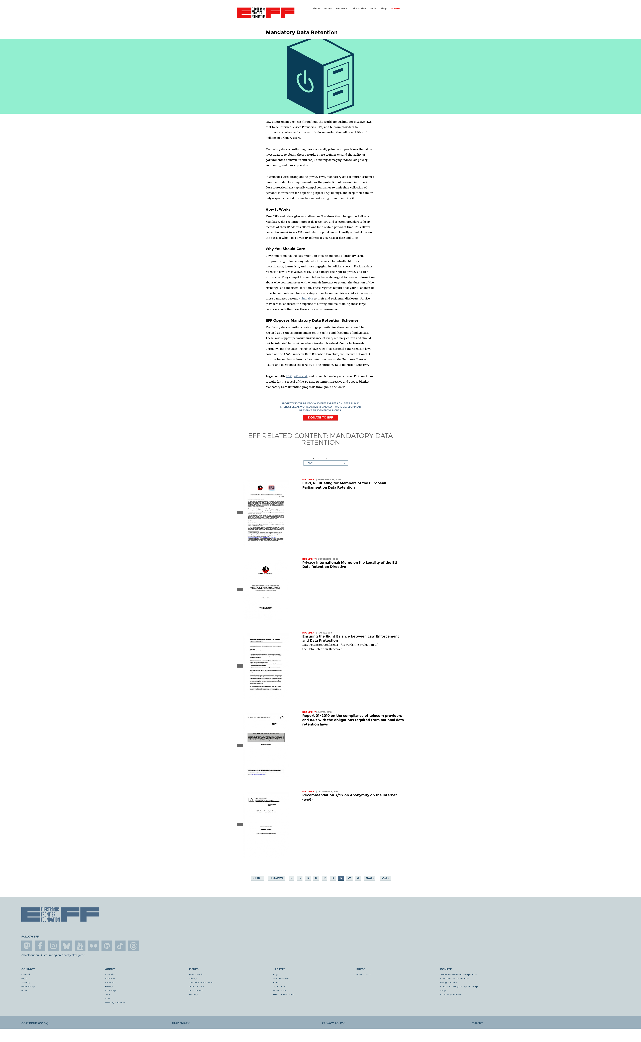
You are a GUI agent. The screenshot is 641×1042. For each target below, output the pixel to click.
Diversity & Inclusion (115, 1002)
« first (257, 877)
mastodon (26, 946)
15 (308, 877)
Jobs (107, 994)
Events (276, 982)
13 (291, 877)
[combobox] (325, 463)
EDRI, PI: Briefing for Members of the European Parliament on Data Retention (344, 485)
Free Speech (195, 974)
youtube (80, 946)
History (109, 986)
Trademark (181, 1023)
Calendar (110, 974)
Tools (373, 8)
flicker (93, 946)
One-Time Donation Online (454, 978)
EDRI (289, 376)
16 (316, 877)
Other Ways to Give (450, 994)
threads (133, 946)
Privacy (192, 978)
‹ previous (276, 877)
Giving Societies (448, 982)
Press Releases (281, 978)
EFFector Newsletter (283, 994)
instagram (53, 946)
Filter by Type (320, 458)
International (195, 990)
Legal (24, 978)
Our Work (341, 8)
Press (24, 990)
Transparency (196, 986)
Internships (111, 990)
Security (25, 982)
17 (324, 877)
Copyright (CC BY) (34, 1023)
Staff (107, 998)
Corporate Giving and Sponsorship (459, 986)
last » (385, 877)
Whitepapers (279, 990)
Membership (28, 986)
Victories (110, 982)
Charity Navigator (72, 955)
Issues (328, 8)
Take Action (358, 8)
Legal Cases (279, 986)
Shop (384, 8)
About (316, 8)
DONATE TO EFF (320, 417)
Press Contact (364, 974)
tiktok (120, 946)
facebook (40, 946)
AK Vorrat (300, 376)
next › (370, 877)
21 (358, 877)
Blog (275, 974)
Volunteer (110, 978)
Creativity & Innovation (200, 982)
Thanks (477, 1023)
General (25, 974)
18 (333, 877)
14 (299, 877)
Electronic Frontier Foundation (265, 15)
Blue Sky (66, 946)
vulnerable (306, 298)
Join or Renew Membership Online (458, 974)
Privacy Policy (333, 1023)
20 (349, 877)
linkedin (106, 946)
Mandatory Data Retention (347, 438)
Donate (395, 8)
